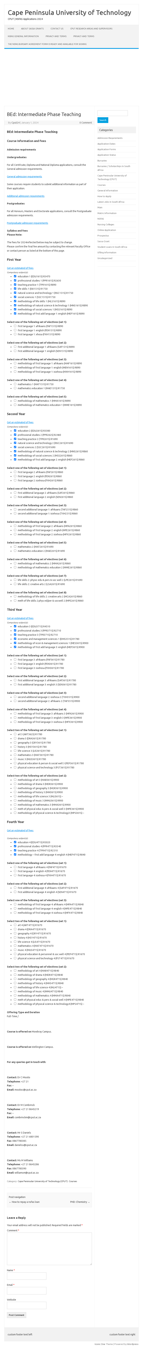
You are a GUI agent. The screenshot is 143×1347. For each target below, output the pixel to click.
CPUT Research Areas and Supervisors (91, 28)
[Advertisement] (71, 77)
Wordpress (132, 1344)
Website (11, 1299)
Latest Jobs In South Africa (110, 202)
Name (11, 1270)
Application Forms (106, 149)
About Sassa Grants (32, 28)
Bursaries (102, 160)
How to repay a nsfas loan (24, 1202)
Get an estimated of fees (20, 268)
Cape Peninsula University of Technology (69, 12)
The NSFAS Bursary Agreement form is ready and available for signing (47, 44)
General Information (107, 190)
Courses (73, 1181)
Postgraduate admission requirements (27, 223)
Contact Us (57, 28)
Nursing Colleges (105, 224)
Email (10, 1285)
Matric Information (106, 213)
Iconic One (100, 1344)
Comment (13, 1230)
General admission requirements (24, 176)
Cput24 (16, 122)
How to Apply (104, 196)
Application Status (106, 155)
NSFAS (100, 218)
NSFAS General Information (23, 36)
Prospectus (103, 235)
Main (99, 207)
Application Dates (106, 143)
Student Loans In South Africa (112, 247)
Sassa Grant (103, 241)
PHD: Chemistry (80, 1202)
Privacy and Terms (56, 36)
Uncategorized (104, 258)
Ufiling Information (106, 252)
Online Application (106, 230)
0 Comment (86, 122)
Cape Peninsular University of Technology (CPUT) (43, 1181)
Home (11, 28)
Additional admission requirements (25, 196)
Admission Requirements (110, 138)
